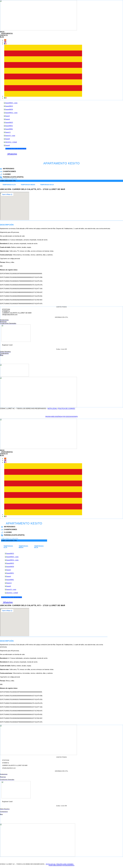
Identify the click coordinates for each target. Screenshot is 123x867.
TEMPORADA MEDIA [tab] (28, 184)
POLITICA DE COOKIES (66, 408)
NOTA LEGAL (52, 408)
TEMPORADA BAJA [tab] (47, 184)
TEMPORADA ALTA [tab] (9, 184)
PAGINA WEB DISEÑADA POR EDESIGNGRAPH (61, 416)
